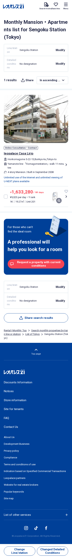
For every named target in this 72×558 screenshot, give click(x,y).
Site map (9, 498)
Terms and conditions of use (20, 464)
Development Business (16, 443)
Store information (15, 400)
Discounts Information (18, 382)
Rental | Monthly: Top (15, 330)
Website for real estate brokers (21, 484)
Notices (9, 391)
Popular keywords (14, 491)
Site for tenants (14, 409)
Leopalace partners (14, 478)
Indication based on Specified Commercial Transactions (35, 471)
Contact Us (11, 427)
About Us (9, 437)
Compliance (10, 457)
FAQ (6, 418)
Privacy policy (11, 450)
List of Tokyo (32, 334)
